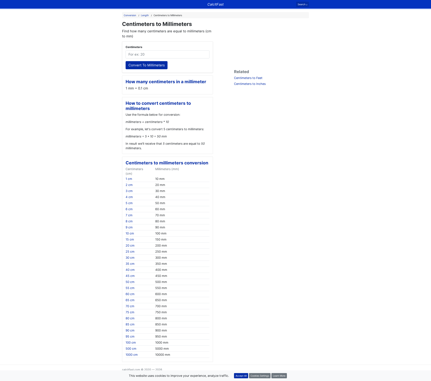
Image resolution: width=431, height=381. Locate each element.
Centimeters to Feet (248, 78)
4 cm (129, 197)
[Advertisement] (271, 44)
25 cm (130, 251)
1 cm (129, 179)
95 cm (130, 336)
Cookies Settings (260, 375)
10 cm (130, 233)
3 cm (129, 191)
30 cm (130, 257)
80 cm (130, 318)
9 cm (129, 227)
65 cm (130, 300)
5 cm (129, 203)
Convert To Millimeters (146, 65)
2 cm (129, 185)
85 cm (130, 324)
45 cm (130, 276)
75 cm (130, 312)
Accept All (241, 375)
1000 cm (132, 354)
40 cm (130, 270)
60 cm (130, 294)
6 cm (129, 209)
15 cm (130, 239)
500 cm (131, 348)
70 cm (130, 306)
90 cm (130, 330)
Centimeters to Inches (250, 84)
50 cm (130, 282)
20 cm (130, 245)
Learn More (279, 375)
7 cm (129, 215)
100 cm (131, 342)
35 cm (130, 263)
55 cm (130, 288)
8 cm (129, 221)
